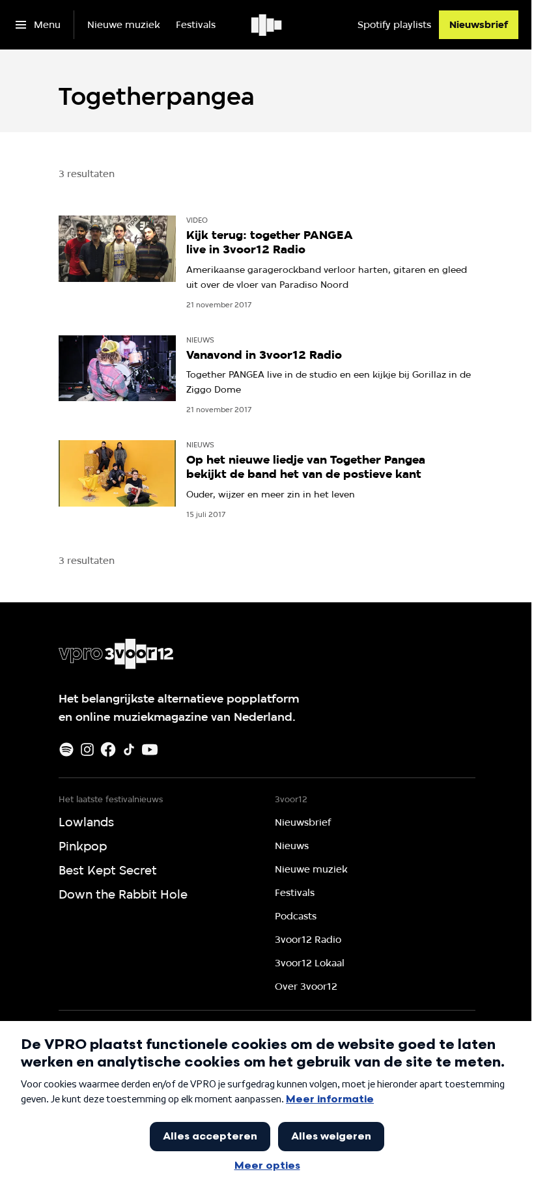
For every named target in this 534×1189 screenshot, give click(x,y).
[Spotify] (66, 749)
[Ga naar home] (267, 25)
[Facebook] (108, 749)
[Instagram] (87, 749)
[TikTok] (129, 749)
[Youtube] (150, 749)
